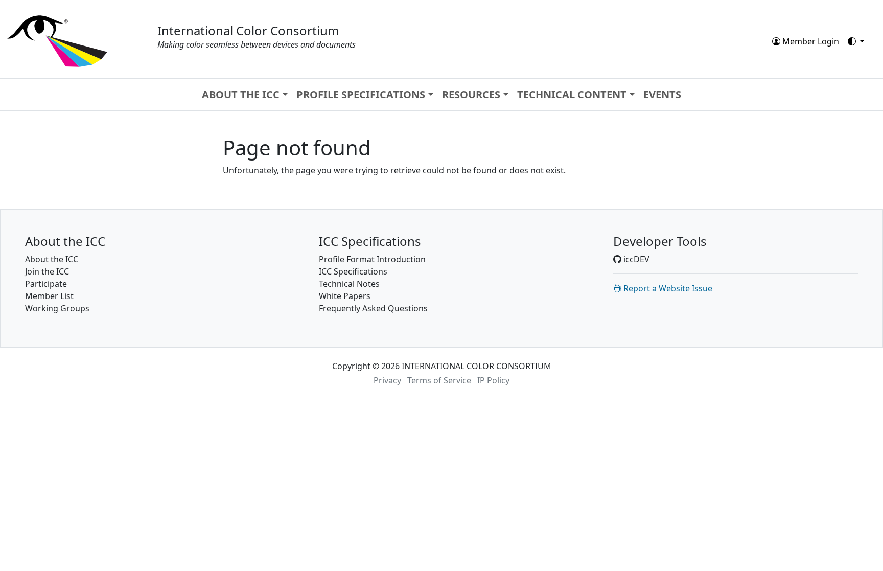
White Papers (344, 296)
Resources (471, 94)
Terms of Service (439, 380)
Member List (49, 296)
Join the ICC (47, 271)
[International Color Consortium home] (57, 40)
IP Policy (493, 380)
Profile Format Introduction (372, 259)
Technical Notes (349, 283)
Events (662, 94)
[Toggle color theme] (856, 41)
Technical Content (571, 94)
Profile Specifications (360, 94)
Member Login (809, 41)
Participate (46, 283)
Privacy (387, 380)
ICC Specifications (353, 271)
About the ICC (241, 94)
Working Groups (57, 308)
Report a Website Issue (666, 288)
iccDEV (635, 259)
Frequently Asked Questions (373, 308)
